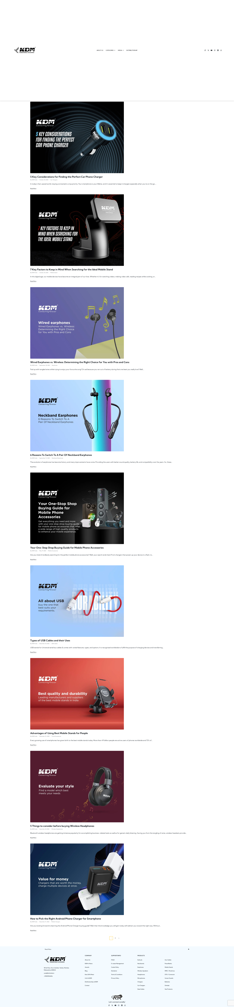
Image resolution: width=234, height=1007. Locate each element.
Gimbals (167, 985)
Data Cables (140, 989)
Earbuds (139, 960)
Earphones (54, 365)
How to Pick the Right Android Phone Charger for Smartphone (65, 918)
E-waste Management (117, 963)
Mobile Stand (53, 272)
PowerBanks (168, 963)
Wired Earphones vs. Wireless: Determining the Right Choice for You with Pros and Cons (79, 362)
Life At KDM (88, 978)
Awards (87, 967)
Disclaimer (114, 971)
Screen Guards (169, 978)
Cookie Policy (115, 967)
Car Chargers (53, 179)
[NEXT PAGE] (118, 938)
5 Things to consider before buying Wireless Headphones (62, 825)
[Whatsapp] (221, 50)
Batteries (167, 982)
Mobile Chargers (55, 921)
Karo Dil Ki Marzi (89, 974)
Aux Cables (168, 960)
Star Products (168, 989)
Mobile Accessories (53, 550)
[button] (119, 938)
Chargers (140, 982)
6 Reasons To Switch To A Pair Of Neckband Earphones (61, 454)
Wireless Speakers (142, 971)
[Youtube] (211, 50)
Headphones (141, 974)
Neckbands (140, 963)
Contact (87, 985)
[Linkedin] (218, 50)
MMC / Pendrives (170, 971)
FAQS (113, 960)
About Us (87, 960)
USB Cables (54, 643)
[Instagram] (215, 50)
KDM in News (89, 963)
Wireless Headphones (57, 829)
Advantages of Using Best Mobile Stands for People (59, 733)
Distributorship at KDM (91, 982)
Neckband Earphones (57, 458)
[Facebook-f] (205, 50)
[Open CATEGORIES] (114, 50)
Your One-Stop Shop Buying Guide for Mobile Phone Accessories (67, 547)
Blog (86, 971)
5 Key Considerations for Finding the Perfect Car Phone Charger (66, 176)
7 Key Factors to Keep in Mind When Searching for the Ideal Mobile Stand (71, 269)
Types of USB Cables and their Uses (50, 640)
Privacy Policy (115, 978)
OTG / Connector (170, 974)
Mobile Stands (169, 967)
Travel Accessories (56, 736)
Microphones (141, 978)
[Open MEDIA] (123, 50)
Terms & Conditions (116, 974)
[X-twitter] (208, 50)
